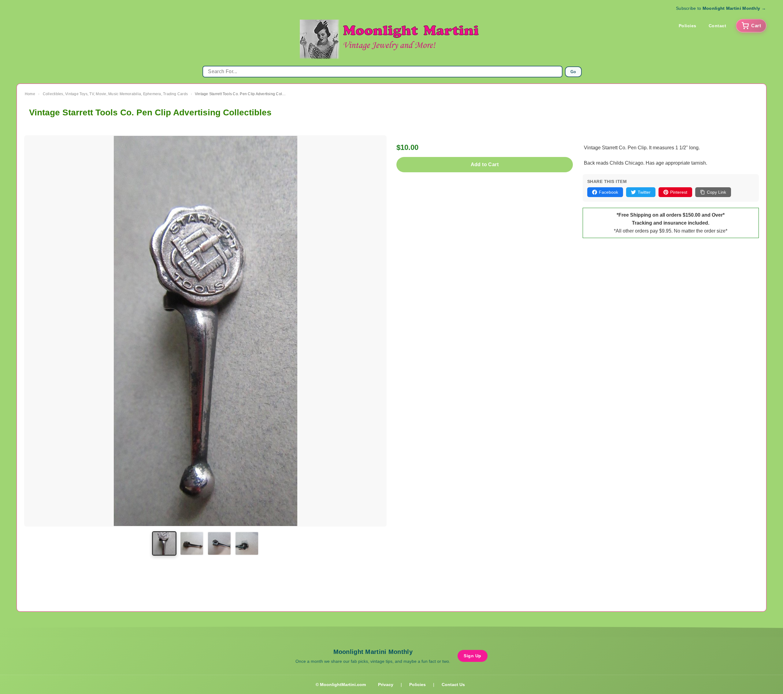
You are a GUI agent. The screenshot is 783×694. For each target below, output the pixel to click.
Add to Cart (485, 164)
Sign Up (472, 655)
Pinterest (678, 192)
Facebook (608, 192)
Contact (717, 25)
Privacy (385, 684)
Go (573, 71)
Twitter (644, 192)
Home (30, 94)
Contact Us (453, 684)
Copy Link (716, 192)
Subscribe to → (721, 8)
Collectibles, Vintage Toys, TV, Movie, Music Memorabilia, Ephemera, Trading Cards (115, 94)
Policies (687, 25)
